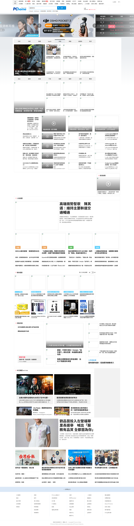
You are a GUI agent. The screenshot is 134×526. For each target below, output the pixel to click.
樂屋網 (45, 4)
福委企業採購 (55, 509)
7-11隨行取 (28, 4)
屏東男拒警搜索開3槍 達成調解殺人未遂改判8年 (106, 261)
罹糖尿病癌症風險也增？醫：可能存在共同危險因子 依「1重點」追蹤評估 (80, 265)
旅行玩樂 (52, 1)
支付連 (53, 501)
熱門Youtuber (72, 498)
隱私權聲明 (107, 495)
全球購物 (18, 504)
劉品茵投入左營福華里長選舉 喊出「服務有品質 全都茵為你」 (77, 425)
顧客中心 (80, 4)
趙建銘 (80, 41)
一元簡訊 (89, 495)
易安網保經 (54, 498)
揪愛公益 (99, 1)
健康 (60, 79)
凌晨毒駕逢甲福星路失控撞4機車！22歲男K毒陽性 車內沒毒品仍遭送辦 (106, 265)
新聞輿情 (36, 512)
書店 (33, 4)
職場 (90, 79)
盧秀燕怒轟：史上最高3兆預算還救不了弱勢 (26, 478)
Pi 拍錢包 (54, 504)
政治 (19, 79)
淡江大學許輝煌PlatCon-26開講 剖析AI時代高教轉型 (79, 474)
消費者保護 (107, 498)
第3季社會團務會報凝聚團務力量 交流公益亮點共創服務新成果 (106, 478)
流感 (29, 41)
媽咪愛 (18, 507)
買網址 (68, 4)
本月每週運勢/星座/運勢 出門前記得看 (28, 327)
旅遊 (39, 79)
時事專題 (36, 507)
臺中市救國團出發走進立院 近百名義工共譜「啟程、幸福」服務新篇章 (107, 482)
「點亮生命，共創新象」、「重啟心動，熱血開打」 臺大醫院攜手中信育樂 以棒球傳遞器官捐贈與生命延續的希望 (80, 257)
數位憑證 (74, 4)
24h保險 (50, 4)
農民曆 (43, 1)
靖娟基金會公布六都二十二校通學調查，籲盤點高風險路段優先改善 (53, 261)
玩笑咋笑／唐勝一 (20, 474)
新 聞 (33, 1)
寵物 (29, 79)
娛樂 (70, 79)
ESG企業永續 (108, 512)
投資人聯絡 (107, 507)
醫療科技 (71, 501)
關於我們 (101, 4)
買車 (63, 1)
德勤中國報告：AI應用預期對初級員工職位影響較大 (27, 265)
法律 (80, 79)
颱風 (39, 41)
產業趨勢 (71, 504)
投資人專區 (94, 4)
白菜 (19, 41)
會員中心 (71, 512)
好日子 (74, 1)
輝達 (70, 41)
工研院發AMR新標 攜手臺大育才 (77, 478)
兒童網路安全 (108, 501)
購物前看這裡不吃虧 (23, 331)
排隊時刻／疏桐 (19, 482)
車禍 (60, 41)
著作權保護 (107, 509)
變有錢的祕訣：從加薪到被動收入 (101, 363)
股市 (35, 498)
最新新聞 (21, 1)
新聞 (35, 495)
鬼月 (90, 41)
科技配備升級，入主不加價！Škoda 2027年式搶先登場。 (53, 265)
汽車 (49, 79)
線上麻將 (85, 1)
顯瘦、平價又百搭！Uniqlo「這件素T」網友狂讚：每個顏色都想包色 (80, 261)
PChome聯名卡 (55, 495)
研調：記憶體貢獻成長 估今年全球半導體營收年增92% (27, 257)
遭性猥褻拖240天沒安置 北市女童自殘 (53, 474)
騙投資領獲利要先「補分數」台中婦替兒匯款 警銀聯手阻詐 (106, 257)
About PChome (109, 504)
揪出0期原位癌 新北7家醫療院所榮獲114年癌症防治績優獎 (53, 478)
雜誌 (70, 509)
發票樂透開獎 (37, 504)
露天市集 (39, 4)
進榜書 (58, 1)
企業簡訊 (89, 504)
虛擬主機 (89, 509)
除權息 (38, 1)
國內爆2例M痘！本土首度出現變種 (77, 482)
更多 (15, 3)
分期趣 (56, 4)
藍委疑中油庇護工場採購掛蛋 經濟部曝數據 (27, 261)
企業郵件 (89, 512)
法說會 (79, 1)
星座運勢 (68, 1)
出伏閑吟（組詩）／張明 (48, 482)
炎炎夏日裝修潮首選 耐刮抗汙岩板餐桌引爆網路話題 (107, 474)
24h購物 (21, 4)
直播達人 (89, 498)
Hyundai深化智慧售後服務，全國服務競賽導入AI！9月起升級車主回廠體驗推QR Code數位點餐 (54, 257)
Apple (49, 41)
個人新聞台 (93, 1)
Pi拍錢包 (62, 4)
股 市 (26, 1)
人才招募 (87, 4)
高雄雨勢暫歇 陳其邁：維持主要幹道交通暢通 (75, 208)
